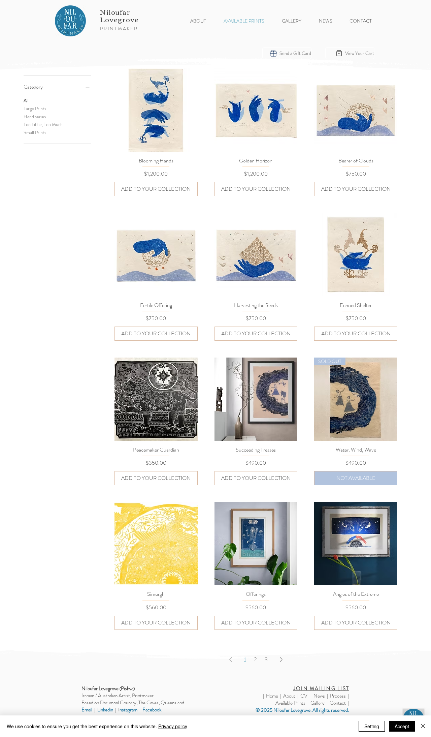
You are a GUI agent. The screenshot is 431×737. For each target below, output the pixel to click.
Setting (371, 726)
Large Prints (35, 108)
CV (303, 696)
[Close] (423, 726)
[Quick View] (156, 110)
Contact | (339, 703)
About (289, 696)
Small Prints (35, 132)
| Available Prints (288, 703)
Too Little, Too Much (43, 124)
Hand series (35, 116)
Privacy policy (172, 726)
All (26, 100)
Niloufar (116, 11)
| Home (270, 696)
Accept (402, 726)
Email (86, 709)
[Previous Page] (231, 659)
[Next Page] (281, 659)
